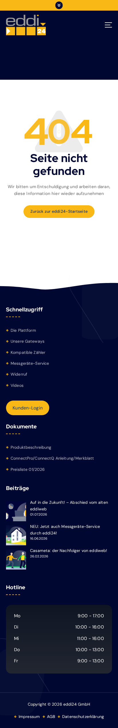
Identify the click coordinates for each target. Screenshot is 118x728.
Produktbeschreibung (31, 447)
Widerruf (19, 374)
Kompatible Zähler (28, 352)
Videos (17, 385)
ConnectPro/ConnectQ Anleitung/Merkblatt (52, 458)
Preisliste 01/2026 (28, 469)
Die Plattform (23, 330)
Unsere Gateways (27, 341)
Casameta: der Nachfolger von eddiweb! (68, 550)
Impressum (29, 716)
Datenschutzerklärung (83, 716)
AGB (51, 716)
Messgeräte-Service (30, 363)
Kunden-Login (28, 408)
